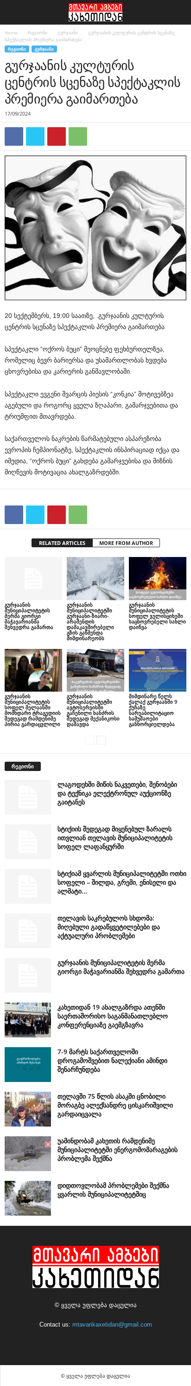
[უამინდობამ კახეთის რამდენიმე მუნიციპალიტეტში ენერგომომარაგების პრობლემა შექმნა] (28, 1153)
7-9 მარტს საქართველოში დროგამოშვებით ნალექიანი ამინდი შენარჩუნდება (112, 1060)
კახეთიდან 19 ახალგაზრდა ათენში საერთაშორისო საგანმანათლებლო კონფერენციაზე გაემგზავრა (112, 1016)
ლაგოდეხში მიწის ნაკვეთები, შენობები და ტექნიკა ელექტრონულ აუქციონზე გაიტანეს (117, 793)
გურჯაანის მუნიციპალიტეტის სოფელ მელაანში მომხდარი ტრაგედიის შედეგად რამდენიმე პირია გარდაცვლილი (33, 710)
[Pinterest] (56, 136)
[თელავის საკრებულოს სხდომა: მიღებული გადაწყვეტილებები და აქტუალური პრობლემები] (28, 930)
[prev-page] (90, 740)
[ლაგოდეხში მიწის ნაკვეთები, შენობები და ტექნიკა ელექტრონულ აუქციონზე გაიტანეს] (28, 797)
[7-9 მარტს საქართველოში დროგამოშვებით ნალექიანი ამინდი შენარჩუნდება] (28, 1064)
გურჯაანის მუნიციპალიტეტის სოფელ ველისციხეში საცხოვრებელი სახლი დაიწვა (157, 615)
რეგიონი (37, 32)
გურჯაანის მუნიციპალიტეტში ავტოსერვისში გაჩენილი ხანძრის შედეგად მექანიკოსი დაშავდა (93, 710)
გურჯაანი (67, 32)
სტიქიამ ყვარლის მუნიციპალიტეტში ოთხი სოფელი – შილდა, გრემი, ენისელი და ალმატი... (121, 882)
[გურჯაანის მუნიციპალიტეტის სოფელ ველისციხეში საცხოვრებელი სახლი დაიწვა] (157, 578)
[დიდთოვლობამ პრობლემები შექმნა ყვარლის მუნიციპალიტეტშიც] (28, 1198)
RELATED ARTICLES (62, 542)
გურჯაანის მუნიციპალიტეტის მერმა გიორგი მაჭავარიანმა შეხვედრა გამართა (29, 615)
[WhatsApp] (78, 136)
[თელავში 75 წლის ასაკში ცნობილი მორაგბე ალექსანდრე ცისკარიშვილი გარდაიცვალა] (28, 1109)
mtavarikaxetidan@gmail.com (112, 1324)
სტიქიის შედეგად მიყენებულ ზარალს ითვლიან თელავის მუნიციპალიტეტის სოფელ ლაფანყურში (114, 837)
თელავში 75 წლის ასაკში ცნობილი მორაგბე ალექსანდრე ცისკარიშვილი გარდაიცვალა (115, 1105)
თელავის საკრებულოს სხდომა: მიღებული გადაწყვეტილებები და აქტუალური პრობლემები (108, 926)
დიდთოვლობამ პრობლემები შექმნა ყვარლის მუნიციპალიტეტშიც (113, 1189)
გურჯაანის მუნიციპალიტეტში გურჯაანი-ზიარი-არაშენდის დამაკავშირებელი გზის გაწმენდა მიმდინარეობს (90, 621)
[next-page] (101, 740)
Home (11, 32)
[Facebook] (14, 136)
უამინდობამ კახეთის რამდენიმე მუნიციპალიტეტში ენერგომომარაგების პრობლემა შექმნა (117, 1149)
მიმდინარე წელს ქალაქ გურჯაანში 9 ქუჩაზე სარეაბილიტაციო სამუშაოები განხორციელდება (153, 710)
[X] (35, 136)
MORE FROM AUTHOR (126, 542)
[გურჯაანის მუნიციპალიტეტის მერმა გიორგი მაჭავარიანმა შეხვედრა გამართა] (33, 578)
